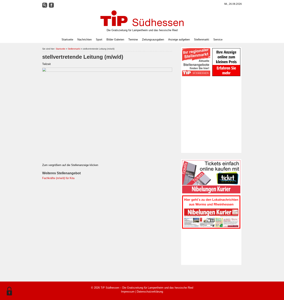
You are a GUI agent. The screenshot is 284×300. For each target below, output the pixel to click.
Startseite (67, 39)
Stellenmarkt (201, 39)
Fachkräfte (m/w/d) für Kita (58, 178)
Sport (99, 39)
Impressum (128, 291)
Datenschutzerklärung (150, 291)
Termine (133, 39)
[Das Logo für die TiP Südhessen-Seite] (142, 18)
